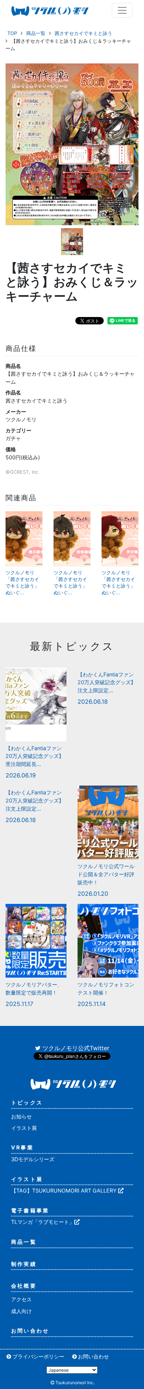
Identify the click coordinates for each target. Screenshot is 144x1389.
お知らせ (21, 1116)
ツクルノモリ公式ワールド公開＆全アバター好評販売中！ (106, 874)
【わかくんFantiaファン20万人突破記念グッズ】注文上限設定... (107, 682)
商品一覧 (35, 33)
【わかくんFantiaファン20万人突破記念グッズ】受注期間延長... (35, 756)
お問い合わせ (30, 1330)
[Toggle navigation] (122, 10)
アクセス (21, 1299)
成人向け (21, 1311)
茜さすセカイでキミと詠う (83, 33)
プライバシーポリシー (38, 1356)
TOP (12, 33)
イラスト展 (24, 1128)
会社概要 (24, 1285)
